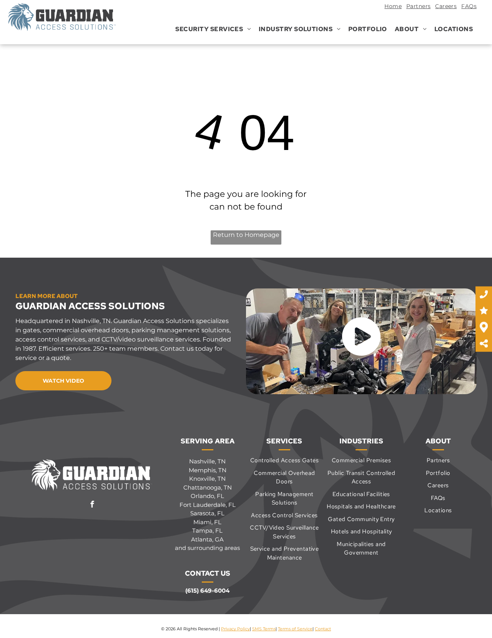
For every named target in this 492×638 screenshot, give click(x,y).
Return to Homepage (246, 234)
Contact (323, 628)
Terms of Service (295, 628)
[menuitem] (391, 7)
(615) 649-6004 (207, 590)
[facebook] (92, 505)
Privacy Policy (235, 628)
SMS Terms (264, 628)
